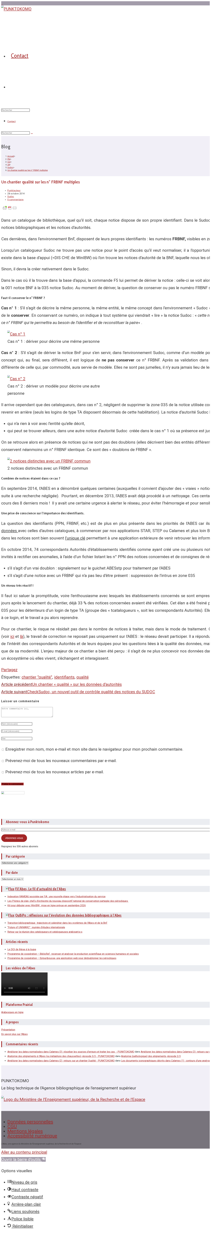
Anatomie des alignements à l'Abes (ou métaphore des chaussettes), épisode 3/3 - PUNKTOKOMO (61, 1056)
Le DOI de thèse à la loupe (21, 949)
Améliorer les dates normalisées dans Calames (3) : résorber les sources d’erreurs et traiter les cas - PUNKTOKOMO (70, 1051)
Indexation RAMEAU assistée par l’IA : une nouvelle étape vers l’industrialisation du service (56, 896)
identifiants (64, 677)
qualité (82, 677)
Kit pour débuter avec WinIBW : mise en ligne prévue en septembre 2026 (46, 905)
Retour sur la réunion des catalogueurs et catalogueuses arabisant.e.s (44, 931)
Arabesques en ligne (12, 1012)
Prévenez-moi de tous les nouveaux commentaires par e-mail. (61, 760)
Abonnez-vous (14, 838)
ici (12, 636)
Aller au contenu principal (24, 1152)
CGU (12, 1126)
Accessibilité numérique (32, 1135)
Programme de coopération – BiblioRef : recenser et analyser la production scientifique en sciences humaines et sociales (73, 953)
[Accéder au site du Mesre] (73, 1099)
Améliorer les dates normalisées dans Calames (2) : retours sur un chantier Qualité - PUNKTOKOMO (61, 1060)
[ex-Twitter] (2, 3)
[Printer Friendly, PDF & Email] (9, 209)
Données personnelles (30, 1121)
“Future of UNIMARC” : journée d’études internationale (36, 927)
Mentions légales (25, 1131)
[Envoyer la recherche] (32, 133)
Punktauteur (14, 190)
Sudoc (10, 196)
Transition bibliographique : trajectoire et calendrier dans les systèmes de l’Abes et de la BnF (57, 922)
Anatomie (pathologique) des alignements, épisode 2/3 (151, 1056)
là (21, 636)
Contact (11, 121)
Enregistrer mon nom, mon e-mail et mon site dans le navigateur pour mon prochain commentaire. (94, 749)
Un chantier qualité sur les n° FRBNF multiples (27, 170)
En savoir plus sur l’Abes (14, 1034)
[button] (23, 1159)
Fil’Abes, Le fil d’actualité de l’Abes (40, 889)
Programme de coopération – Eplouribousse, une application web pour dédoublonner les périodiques (61, 958)
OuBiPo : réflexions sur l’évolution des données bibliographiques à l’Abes (68, 915)
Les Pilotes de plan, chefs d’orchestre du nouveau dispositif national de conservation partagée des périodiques (68, 901)
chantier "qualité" (37, 677)
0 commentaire (15, 199)
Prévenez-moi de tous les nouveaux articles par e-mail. (54, 772)
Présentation (8, 1029)
